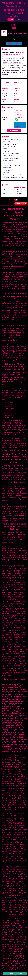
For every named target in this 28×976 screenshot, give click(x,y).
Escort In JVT (17, 54)
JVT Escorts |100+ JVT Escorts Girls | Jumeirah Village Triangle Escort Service (14, 9)
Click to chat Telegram (14, 43)
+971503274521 (18, 33)
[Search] (16, 19)
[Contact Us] (19, 19)
